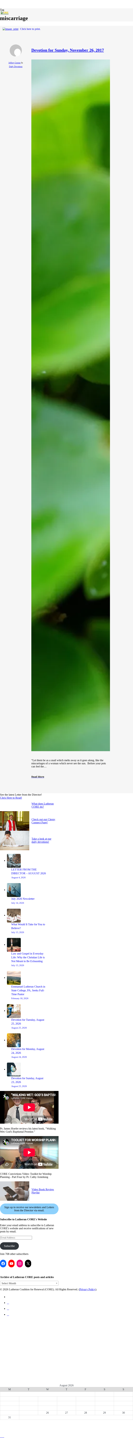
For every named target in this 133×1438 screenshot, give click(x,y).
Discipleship (10, 1322)
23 (123, 1408)
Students (8, 1333)
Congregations (12, 1339)
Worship (7, 1356)
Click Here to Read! (11, 797)
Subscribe (9, 1246)
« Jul (65, 1421)
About (5, 1368)
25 (28, 1412)
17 (9, 1408)
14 (85, 1403)
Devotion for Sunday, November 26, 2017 (67, 50)
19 (47, 1408)
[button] (2, 1436)
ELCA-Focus (9, 1328)
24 (9, 1412)
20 (66, 1408)
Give (3, 1362)
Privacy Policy (87, 1289)
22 (104, 1408)
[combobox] (29, 1283)
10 (9, 1403)
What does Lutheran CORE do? (43, 805)
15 (104, 1403)
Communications (14, 1345)
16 (123, 1403)
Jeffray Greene (14, 63)
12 (47, 1403)
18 (28, 1408)
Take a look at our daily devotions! (41, 840)
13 (66, 1403)
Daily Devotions (16, 66)
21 (85, 1408)
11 (28, 1403)
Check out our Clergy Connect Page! (43, 821)
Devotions (8, 1350)
